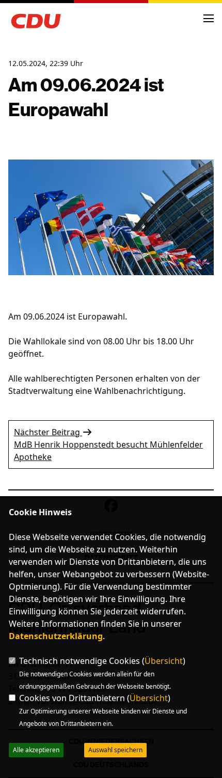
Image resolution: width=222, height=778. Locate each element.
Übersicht (164, 660)
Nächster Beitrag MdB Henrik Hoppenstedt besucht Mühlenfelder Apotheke (108, 444)
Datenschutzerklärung (56, 636)
